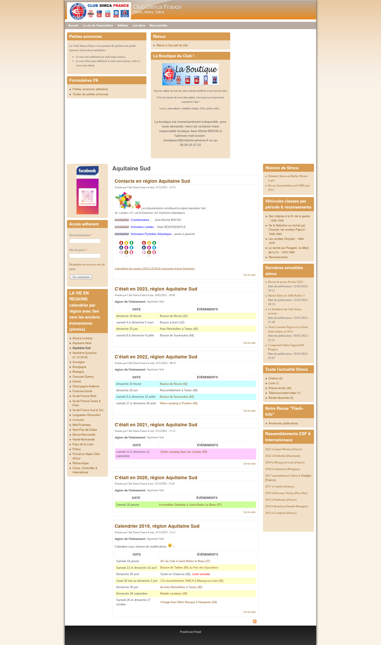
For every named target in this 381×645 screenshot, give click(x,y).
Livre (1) (274, 383)
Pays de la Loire (83, 444)
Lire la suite (249, 274)
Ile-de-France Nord (84, 396)
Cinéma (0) (275, 378)
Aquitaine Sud (81, 348)
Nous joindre (158, 25)
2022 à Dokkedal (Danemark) (283, 455)
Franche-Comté (82, 391)
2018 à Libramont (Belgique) (282, 469)
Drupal (197, 631)
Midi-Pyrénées (82, 425)
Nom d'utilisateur (80, 235)
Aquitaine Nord (82, 343)
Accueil (73, 25)
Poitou (77, 449)
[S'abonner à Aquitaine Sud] (185, 622)
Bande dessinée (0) (281, 397)
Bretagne (78, 371)
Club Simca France (157, 6)
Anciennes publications (283, 423)
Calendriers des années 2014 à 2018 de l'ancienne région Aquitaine (155, 268)
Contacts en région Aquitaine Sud (152, 181)
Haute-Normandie (84, 439)
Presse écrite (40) (280, 388)
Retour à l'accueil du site (172, 45)
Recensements (278, 257)
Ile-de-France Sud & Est (88, 410)
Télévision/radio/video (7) (284, 393)
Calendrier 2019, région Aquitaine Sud (157, 526)
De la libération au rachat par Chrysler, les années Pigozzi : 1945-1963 (288, 229)
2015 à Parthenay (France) (280, 499)
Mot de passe (78, 250)
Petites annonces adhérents (90, 89)
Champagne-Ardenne (86, 386)
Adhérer (123, 25)
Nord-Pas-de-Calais (85, 429)
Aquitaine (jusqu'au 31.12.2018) (85, 354)
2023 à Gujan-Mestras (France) (283, 449)
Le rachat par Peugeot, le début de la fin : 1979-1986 (289, 250)
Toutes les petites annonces (90, 94)
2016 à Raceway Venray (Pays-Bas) (286, 493)
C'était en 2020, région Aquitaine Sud (156, 477)
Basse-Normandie (84, 434)
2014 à (286, 506)
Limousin (78, 420)
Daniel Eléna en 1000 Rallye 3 (286, 295)
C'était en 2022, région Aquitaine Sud (156, 356)
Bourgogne (79, 367)
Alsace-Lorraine (82, 338)
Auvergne (79, 362)
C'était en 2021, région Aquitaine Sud (156, 424)
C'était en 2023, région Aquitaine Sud (156, 288)
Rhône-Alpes (81, 463)
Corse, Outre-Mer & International (85, 470)
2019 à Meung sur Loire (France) (284, 462)
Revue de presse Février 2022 (285, 281)
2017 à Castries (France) (279, 486)
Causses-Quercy (83, 376)
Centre (77, 381)
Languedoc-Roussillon (87, 415)
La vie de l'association (98, 25)
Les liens (139, 25)
